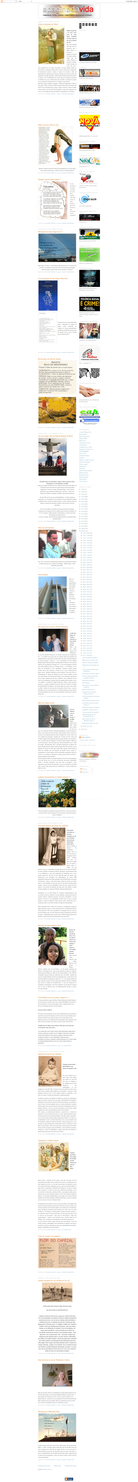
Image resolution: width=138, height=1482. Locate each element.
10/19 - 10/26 (86, 557)
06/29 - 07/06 (86, 597)
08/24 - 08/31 (86, 577)
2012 (82, 521)
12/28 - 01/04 (86, 533)
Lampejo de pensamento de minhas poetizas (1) (54, 777)
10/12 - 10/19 (86, 560)
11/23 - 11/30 (86, 545)
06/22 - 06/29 (86, 599)
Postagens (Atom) (46, 1469)
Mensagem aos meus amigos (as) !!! (50, 231)
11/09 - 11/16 (86, 550)
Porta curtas (82, 468)
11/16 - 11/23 (86, 548)
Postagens (84, 769)
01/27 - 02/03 (86, 650)
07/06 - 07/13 (86, 594)
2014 (82, 516)
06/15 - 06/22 (86, 601)
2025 (82, 489)
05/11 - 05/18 (86, 614)
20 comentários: (67, 1045)
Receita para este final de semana (49, 359)
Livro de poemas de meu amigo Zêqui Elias (53, 278)
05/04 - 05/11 (86, 616)
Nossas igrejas (43, 574)
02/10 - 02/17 (86, 645)
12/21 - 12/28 (86, 535)
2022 (82, 496)
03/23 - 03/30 (86, 631)
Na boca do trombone (84, 462)
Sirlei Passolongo (83, 477)
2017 (82, 509)
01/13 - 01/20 (86, 655)
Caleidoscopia (83, 445)
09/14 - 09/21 (86, 570)
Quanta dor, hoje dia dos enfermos (49, 1054)
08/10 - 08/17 (86, 582)
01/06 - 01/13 (86, 726)
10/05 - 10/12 (86, 562)
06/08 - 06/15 (86, 604)
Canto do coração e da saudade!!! (49, 1236)
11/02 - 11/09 (86, 552)
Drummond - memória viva (86, 449)
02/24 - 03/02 (86, 641)
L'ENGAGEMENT (84, 451)
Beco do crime (83, 434)
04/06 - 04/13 (86, 626)
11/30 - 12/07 (86, 543)
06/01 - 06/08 (86, 606)
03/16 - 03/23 (86, 633)
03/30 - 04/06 (86, 628)
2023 (82, 494)
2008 (82, 531)
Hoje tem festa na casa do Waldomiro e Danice (54, 1360)
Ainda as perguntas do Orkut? (48, 24)
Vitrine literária (83, 481)
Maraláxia (81, 458)
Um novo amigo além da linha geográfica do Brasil (55, 436)
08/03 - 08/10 (86, 584)
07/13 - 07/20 (86, 592)
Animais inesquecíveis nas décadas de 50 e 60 (53, 1280)
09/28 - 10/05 (86, 565)
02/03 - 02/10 (86, 648)
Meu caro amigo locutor (46, 703)
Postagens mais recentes (44, 1466)
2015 (82, 514)
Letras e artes (82, 453)
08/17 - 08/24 (86, 579)
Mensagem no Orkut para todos (49, 1411)
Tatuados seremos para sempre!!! (49, 179)
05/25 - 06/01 (86, 609)
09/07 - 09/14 (86, 572)
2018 (82, 506)
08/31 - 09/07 (86, 574)
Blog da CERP (83, 438)
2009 (82, 528)
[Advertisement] (52, 111)
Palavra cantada (83, 464)
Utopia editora (83, 479)
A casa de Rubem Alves (85, 432)
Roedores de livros (84, 475)
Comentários (85, 772)
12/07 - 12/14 (86, 540)
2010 (82, 526)
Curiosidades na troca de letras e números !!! (53, 997)
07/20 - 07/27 (86, 589)
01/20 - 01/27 (86, 653)
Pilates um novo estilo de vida (48, 125)
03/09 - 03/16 (86, 636)
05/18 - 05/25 (86, 611)
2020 (82, 501)
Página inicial (57, 1466)
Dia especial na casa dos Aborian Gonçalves (53, 626)
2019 (82, 504)
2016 (82, 511)
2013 (82, 519)
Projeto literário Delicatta (85, 470)
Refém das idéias (83, 473)
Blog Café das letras (84, 436)
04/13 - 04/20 (86, 623)
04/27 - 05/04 (86, 619)
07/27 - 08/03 (86, 587)
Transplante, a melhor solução (48, 1140)
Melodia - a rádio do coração (86, 460)
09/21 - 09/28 (86, 567)
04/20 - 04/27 (86, 621)
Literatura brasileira (84, 455)
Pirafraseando (82, 466)
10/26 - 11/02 (86, 555)
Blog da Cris (82, 440)
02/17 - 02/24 (86, 643)
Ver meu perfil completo (87, 740)
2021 (82, 499)
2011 (82, 523)
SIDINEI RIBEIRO (85, 737)
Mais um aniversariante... (46, 527)
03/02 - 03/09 (86, 638)
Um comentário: (67, 1229)
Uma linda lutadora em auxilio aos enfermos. (53, 825)
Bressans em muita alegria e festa (49, 925)
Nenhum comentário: (68, 93)
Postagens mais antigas (71, 1466)
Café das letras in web (84, 443)
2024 (82, 492)
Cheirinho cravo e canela (85, 447)
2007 (82, 729)
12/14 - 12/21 (86, 538)
